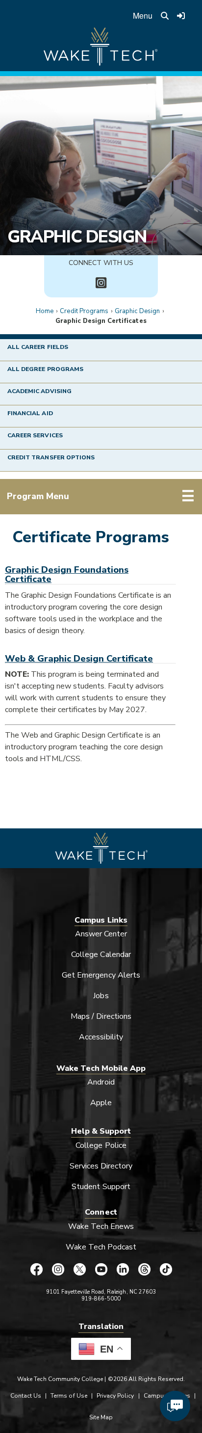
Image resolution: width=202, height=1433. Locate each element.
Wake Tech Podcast (101, 1247)
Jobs (100, 995)
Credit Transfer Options (51, 457)
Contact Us (25, 1396)
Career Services (35, 435)
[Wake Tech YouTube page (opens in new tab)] (101, 1269)
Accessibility (101, 1037)
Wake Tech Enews (101, 1226)
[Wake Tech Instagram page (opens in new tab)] (58, 1269)
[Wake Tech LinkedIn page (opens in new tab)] (122, 1269)
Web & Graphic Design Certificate (79, 658)
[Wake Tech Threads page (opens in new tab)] (144, 1269)
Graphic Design (77, 236)
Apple (101, 1102)
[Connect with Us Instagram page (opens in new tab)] (101, 283)
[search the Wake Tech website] (165, 16)
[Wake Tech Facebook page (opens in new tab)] (36, 1269)
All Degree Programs (45, 369)
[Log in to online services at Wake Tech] (181, 16)
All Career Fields (37, 347)
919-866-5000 (101, 1298)
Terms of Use (68, 1396)
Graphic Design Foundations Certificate (66, 574)
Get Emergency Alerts (101, 975)
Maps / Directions (101, 1016)
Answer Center (101, 934)
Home (44, 311)
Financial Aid (30, 413)
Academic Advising (39, 391)
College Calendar (101, 954)
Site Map (101, 1417)
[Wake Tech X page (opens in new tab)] (79, 1269)
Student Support (101, 1186)
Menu (142, 15)
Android (100, 1082)
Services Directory (101, 1166)
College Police (101, 1145)
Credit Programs (84, 311)
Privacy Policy (115, 1396)
